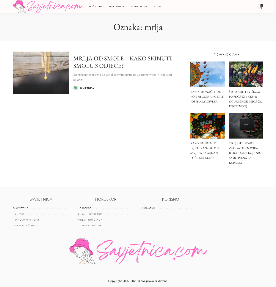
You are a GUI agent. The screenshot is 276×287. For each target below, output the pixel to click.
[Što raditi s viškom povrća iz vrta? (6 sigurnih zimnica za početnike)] (246, 74)
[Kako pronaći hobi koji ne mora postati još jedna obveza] (207, 74)
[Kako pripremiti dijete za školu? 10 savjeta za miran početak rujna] (207, 126)
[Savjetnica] (47, 6)
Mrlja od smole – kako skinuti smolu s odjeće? (122, 62)
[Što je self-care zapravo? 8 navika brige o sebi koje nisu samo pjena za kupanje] (246, 126)
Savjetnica (87, 88)
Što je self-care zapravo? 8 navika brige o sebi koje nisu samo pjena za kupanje (246, 152)
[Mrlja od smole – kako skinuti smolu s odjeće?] (41, 73)
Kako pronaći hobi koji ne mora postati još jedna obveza (207, 96)
